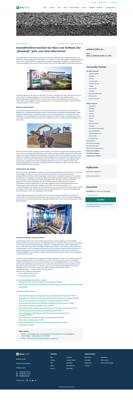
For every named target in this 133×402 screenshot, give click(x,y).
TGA (51, 363)
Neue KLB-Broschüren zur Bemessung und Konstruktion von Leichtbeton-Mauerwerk (44, 308)
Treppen (91, 86)
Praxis (52, 365)
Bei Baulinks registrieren (93, 171)
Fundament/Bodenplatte (96, 128)
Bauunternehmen (94, 98)
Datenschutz (104, 360)
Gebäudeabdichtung (95, 133)
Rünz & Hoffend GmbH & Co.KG (28, 273)
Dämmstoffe (93, 96)
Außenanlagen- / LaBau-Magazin (31, 336)
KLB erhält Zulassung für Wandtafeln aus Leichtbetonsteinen (37, 310)
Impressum (104, 357)
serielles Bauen (93, 138)
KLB (88, 54)
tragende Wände (94, 73)
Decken (91, 118)
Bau (51, 357)
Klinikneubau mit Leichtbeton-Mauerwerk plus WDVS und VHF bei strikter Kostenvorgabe (45, 298)
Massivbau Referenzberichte (94, 148)
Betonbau (92, 76)
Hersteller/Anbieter (92, 71)
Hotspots (69, 357)
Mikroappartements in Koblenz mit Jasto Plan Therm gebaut (37, 282)
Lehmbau (92, 116)
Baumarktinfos (90, 141)
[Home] (32, 355)
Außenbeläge (69, 334)
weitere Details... (23, 287)
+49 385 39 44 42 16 (24, 374)
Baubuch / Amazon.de (51, 338)
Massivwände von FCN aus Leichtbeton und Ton (33, 305)
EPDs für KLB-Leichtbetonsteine (28, 320)
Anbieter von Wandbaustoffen (30, 334)
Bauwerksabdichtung (95, 93)
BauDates (92, 7)
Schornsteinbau (93, 123)
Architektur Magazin (92, 153)
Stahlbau (91, 78)
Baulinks (18, 43)
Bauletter (107, 191)
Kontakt (87, 365)
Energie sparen (71, 360)
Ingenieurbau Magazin (93, 156)
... (89, 101)
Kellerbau (92, 91)
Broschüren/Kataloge (92, 143)
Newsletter (88, 357)
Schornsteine (93, 88)
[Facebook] (30, 380)
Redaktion (25, 43)
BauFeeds (70, 368)
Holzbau (91, 113)
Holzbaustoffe (93, 81)
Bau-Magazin (45, 334)
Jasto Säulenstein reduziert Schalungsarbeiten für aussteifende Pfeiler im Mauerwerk (44, 295)
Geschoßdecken (94, 83)
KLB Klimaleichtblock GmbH (27, 275)
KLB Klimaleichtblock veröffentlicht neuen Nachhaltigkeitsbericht (38, 317)
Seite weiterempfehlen (93, 176)
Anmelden (88, 360)
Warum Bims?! (23, 325)
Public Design (56, 334)
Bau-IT (66, 7)
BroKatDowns (71, 365)
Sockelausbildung (94, 131)
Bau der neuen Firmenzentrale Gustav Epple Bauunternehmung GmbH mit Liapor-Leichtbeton (47, 284)
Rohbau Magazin (91, 103)
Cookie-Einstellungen (107, 363)
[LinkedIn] (33, 380)
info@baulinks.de (24, 375)
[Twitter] (27, 380)
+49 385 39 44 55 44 (25, 372)
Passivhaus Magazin (92, 151)
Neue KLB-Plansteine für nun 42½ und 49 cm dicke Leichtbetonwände (40, 322)
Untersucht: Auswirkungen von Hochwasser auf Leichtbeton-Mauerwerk (40, 300)
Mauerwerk (38, 338)
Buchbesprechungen (92, 146)
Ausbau (52, 360)
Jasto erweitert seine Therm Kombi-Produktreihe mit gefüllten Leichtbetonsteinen (43, 303)
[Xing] (36, 380)
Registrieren (88, 363)
